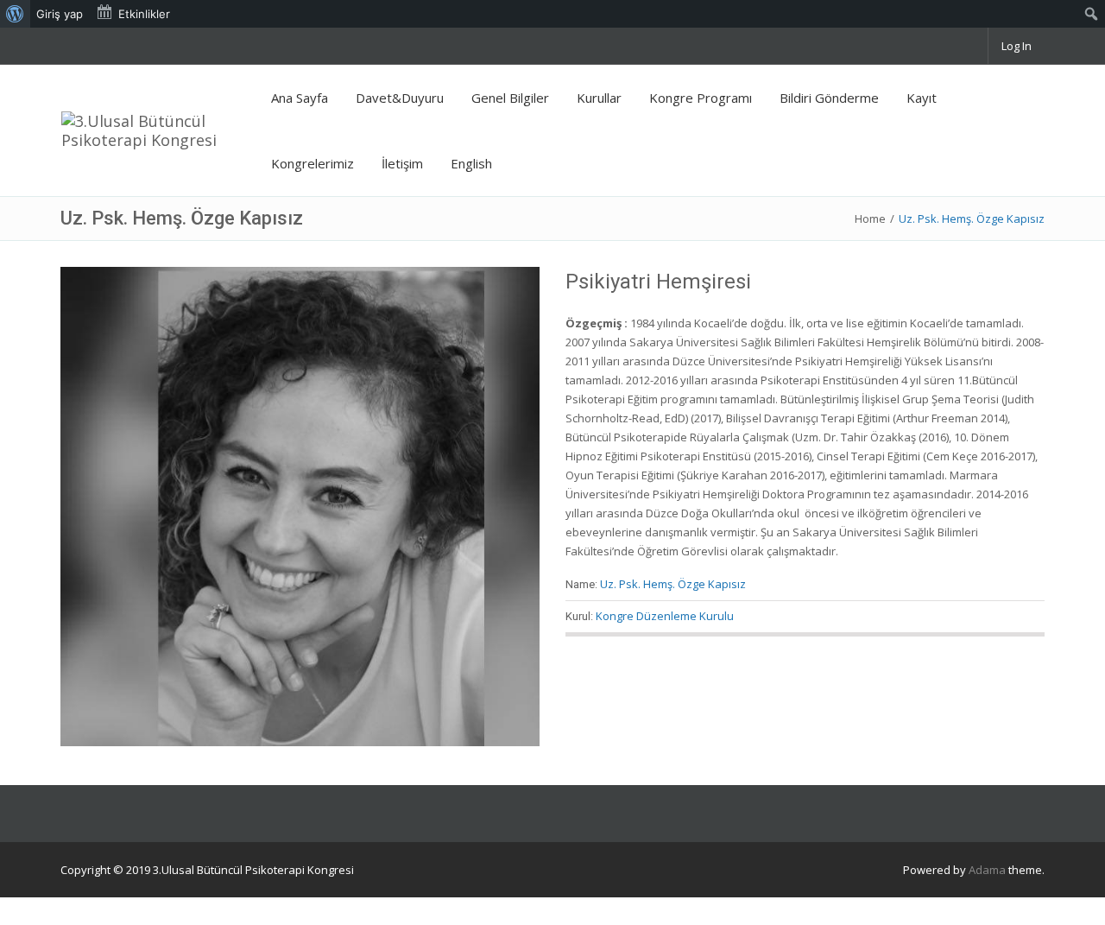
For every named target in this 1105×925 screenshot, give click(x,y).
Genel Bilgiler (510, 97)
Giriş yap (59, 14)
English (471, 163)
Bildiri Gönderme (829, 97)
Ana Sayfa (299, 97)
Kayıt (921, 97)
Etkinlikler (144, 14)
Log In (1016, 46)
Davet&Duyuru (400, 97)
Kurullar (599, 97)
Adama (987, 869)
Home (870, 218)
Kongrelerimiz (312, 163)
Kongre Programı (700, 97)
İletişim (402, 163)
